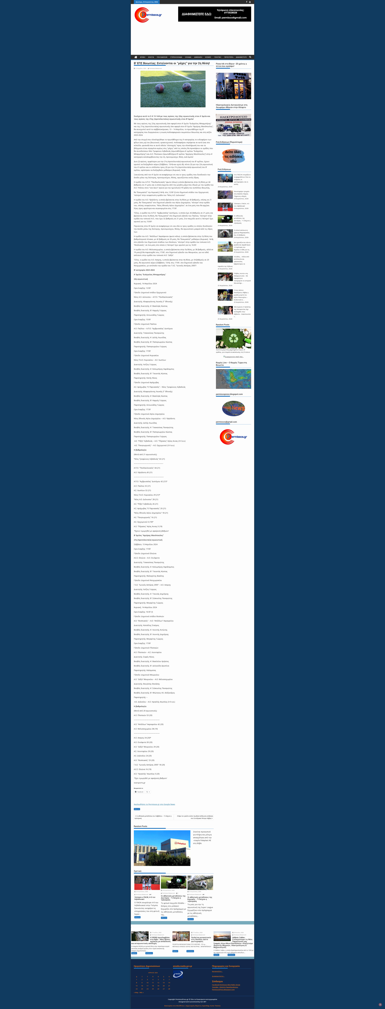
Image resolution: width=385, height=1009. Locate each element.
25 (153, 989)
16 (142, 986)
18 (153, 986)
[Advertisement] (192, 40)
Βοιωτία (151, 57)
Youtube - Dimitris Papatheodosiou (225, 987)
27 (164, 989)
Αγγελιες (134, 953)
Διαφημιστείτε (241, 57)
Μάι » (142, 992)
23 (142, 989)
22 (137, 989)
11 (153, 983)
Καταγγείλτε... (217, 971)
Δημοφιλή (198, 57)
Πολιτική (217, 57)
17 (147, 986)
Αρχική (142, 57)
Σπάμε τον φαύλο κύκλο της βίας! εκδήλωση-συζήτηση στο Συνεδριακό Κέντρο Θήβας (195, 817)
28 (169, 989)
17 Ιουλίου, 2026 (156, 932)
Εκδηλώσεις (149, 953)
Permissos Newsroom (155, 68)
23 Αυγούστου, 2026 (195, 891)
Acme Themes (215, 1006)
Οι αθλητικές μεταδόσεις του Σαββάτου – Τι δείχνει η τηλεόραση (153, 817)
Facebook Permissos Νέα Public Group (226, 985)
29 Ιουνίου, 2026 (239, 932)
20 (164, 986)
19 (158, 986)
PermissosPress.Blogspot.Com (223, 990)
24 (147, 989)
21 (169, 986)
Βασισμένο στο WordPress (174, 1006)
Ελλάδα (188, 57)
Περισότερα (228, 57)
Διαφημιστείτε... (218, 976)
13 (164, 983)
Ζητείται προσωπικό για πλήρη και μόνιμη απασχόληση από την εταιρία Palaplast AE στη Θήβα (202, 837)
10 (147, 983)
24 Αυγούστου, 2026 (142, 891)
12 (158, 983)
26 (158, 989)
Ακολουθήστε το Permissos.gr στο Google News (154, 804)
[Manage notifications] (380, 1004)
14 (169, 983)
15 (137, 986)
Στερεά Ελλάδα (176, 57)
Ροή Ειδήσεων (162, 57)
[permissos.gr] (135, 56)
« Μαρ (136, 992)
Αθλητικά (136, 809)
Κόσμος (208, 57)
